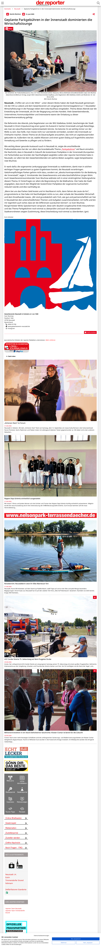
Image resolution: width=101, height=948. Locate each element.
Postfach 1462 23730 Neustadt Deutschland (9, 320)
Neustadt (17, 9)
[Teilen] (93, 14)
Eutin (7, 877)
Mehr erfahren (50, 340)
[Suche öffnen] (98, 3)
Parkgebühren (68, 149)
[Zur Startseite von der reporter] (50, 2)
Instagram (11, 328)
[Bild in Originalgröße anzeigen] (50, 61)
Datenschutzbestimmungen (41, 935)
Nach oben (11, 356)
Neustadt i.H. (10, 874)
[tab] (8, 28)
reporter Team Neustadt (13, 908)
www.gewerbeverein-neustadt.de (19, 326)
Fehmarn (9, 883)
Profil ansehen (91, 332)
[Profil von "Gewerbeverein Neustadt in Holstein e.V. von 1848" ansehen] (50, 276)
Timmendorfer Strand (14, 880)
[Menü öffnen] (2, 3)
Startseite (7, 9)
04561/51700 (12, 324)
